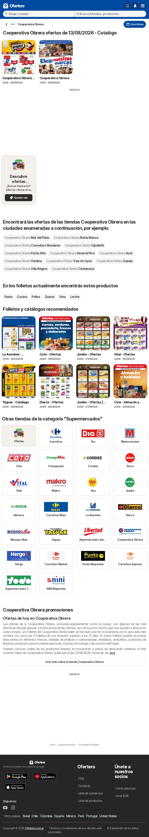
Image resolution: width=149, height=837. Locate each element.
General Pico (72, 253)
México (71, 816)
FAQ (81, 778)
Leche (74, 297)
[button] (135, 6)
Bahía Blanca (76, 238)
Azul (115, 253)
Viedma (23, 261)
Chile (35, 816)
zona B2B (122, 796)
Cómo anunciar (125, 788)
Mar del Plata (26, 238)
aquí (112, 653)
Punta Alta (24, 253)
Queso (49, 297)
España (59, 816)
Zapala (115, 261)
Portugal (91, 816)
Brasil (26, 816)
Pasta (8, 297)
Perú (81, 816)
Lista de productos (90, 801)
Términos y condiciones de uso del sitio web (75, 828)
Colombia (46, 816)
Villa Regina (25, 269)
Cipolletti (84, 245)
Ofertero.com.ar (34, 828)
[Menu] (142, 6)
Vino (62, 297)
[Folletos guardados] (127, 6)
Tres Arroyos (69, 261)
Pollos (36, 297)
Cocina (22, 297)
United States (108, 816)
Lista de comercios (90, 793)
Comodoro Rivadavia (32, 245)
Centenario (73, 269)
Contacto (84, 786)
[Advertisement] (74, 121)
